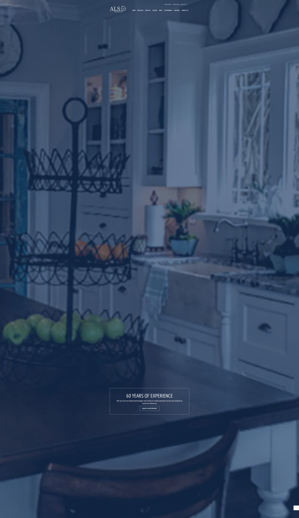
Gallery (154, 10)
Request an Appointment (149, 408)
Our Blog (177, 10)
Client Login (167, 4)
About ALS (140, 10)
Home (133, 10)
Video (160, 10)
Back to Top (296, 515)
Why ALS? (148, 10)
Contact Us (185, 10)
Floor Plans (176, 4)
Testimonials (168, 10)
